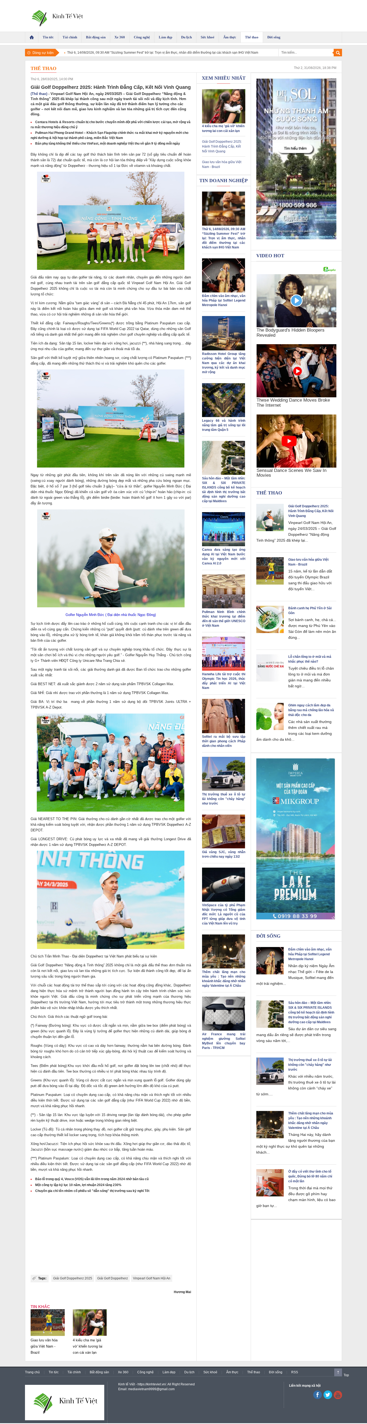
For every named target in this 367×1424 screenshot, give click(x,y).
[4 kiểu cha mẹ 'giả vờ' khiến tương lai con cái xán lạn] (90, 1336)
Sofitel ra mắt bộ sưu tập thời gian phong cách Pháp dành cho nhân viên (223, 741)
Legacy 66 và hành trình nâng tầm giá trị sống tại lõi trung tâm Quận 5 (223, 425)
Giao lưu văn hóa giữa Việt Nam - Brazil (44, 1346)
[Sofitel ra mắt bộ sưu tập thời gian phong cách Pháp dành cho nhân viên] (223, 732)
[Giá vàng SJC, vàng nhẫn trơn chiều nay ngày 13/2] (223, 847)
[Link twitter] (327, 1398)
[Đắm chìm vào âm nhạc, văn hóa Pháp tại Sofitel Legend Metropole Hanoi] (223, 291)
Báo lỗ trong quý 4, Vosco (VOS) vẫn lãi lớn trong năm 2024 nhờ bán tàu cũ (92, 1179)
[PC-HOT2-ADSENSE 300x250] (296, 158)
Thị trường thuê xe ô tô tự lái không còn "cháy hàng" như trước (223, 798)
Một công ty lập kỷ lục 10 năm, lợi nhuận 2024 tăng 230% (78, 1185)
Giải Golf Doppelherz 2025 (72, 1278)
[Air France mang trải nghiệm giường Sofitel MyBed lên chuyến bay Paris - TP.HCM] (223, 1030)
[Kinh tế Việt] (56, 16)
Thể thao (43, 68)
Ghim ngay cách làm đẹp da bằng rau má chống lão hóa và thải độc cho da (311, 710)
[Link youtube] (317, 1398)
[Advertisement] (110, 1234)
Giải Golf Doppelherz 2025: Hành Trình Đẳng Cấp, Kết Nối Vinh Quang (222, 146)
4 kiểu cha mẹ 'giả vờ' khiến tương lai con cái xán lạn (87, 1346)
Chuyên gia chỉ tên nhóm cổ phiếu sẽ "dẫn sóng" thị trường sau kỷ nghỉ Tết (92, 1191)
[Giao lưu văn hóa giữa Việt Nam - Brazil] (48, 1336)
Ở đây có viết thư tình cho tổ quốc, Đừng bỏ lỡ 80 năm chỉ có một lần (310, 1176)
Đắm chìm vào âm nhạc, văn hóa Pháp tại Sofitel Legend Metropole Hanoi (223, 300)
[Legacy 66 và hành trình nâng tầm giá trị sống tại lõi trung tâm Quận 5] (223, 416)
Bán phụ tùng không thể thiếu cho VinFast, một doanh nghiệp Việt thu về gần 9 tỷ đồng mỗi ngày (107, 143)
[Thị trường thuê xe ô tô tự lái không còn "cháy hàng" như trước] (223, 790)
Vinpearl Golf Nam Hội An (151, 1278)
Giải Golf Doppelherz (112, 1278)
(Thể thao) (39, 94)
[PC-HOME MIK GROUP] (296, 838)
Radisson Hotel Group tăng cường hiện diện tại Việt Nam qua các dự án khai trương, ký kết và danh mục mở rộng (223, 363)
